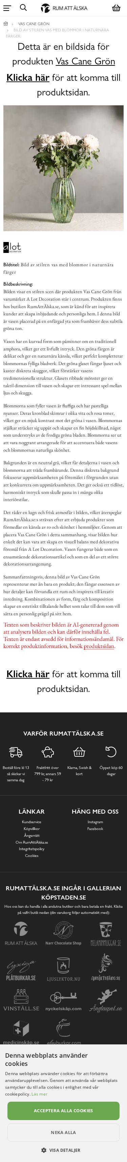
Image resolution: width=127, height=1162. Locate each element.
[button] (63, 1150)
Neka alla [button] (63, 1132)
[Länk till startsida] (5, 23)
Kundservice (31, 821)
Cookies (31, 855)
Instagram (95, 821)
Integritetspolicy (31, 848)
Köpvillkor (32, 828)
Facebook (95, 828)
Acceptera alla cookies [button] (63, 1110)
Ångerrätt (32, 835)
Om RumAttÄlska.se (32, 842)
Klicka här (27, 77)
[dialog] (63, 1103)
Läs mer (39, 1094)
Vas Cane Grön (85, 61)
